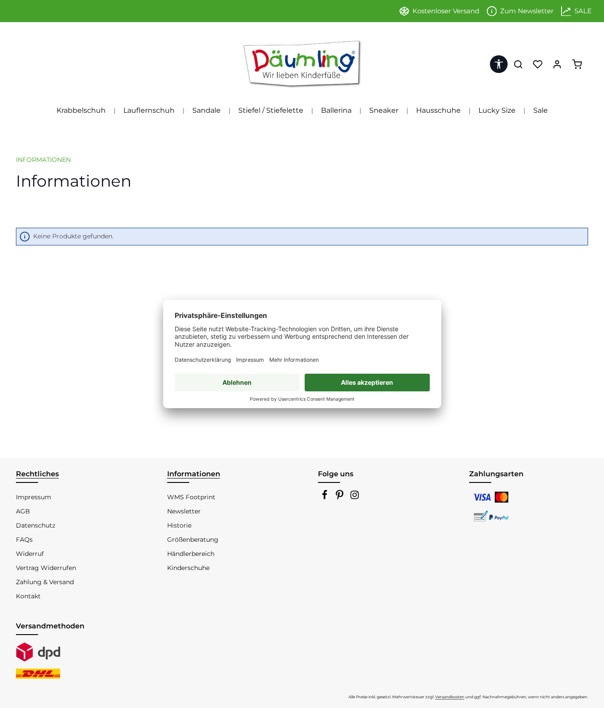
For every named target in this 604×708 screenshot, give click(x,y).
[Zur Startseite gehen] (302, 64)
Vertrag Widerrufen (46, 568)
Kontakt (28, 596)
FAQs (24, 539)
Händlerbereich (190, 554)
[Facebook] (325, 497)
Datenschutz (35, 525)
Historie (179, 525)
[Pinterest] (340, 497)
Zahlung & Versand (45, 582)
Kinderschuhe (188, 568)
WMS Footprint (191, 497)
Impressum (33, 497)
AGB (23, 511)
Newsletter (184, 511)
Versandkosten (449, 696)
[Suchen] (518, 64)
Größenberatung (192, 539)
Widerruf (30, 554)
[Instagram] (354, 497)
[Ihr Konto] (557, 64)
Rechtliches (37, 474)
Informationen (193, 474)
